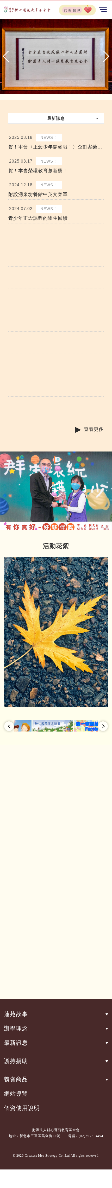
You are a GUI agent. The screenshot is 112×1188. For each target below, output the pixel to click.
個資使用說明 (22, 1108)
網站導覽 (16, 1093)
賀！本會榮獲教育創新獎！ (38, 170)
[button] (6, 56)
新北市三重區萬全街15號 (40, 1136)
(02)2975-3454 (91, 1136)
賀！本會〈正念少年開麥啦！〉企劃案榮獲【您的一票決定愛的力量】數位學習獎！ (55, 147)
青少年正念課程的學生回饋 (38, 218)
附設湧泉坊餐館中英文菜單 (38, 194)
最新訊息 (16, 1043)
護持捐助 (16, 1061)
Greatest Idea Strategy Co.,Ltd (47, 1155)
